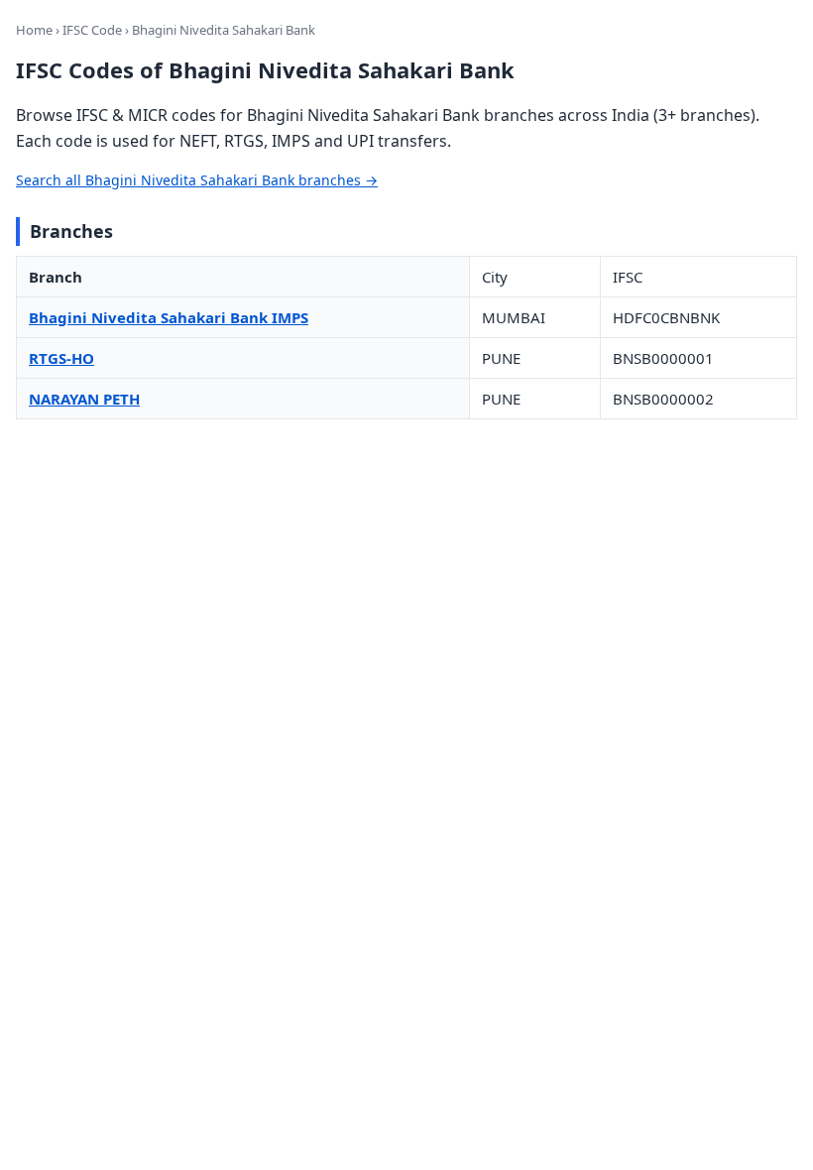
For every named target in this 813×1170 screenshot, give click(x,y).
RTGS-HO (61, 358)
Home (34, 30)
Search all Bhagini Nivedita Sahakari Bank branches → (197, 180)
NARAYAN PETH (84, 399)
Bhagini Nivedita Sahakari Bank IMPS (168, 317)
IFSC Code (92, 30)
